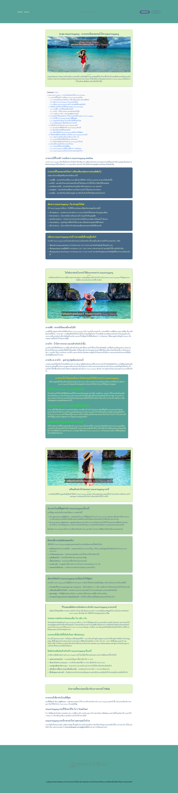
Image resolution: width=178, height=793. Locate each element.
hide (56, 92)
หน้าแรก (20, 12)
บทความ (26, 12)
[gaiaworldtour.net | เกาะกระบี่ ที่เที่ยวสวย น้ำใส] (89, 11)
